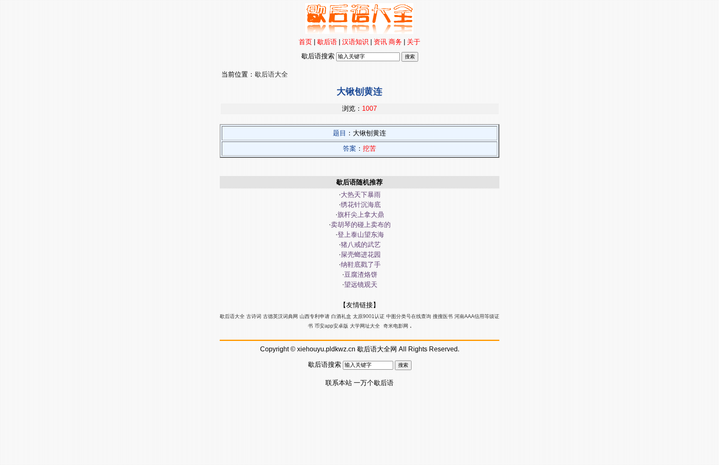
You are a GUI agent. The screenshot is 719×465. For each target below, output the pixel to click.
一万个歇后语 (374, 382)
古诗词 (253, 316)
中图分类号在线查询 (408, 316)
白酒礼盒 (341, 316)
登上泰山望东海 (360, 234)
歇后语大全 (271, 74)
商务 (395, 41)
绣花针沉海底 (361, 204)
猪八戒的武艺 (361, 244)
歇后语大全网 (377, 349)
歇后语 (327, 41)
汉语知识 (355, 41)
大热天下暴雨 (361, 194)
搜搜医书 (443, 316)
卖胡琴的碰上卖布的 (361, 224)
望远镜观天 (360, 284)
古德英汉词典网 (280, 316)
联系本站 (338, 382)
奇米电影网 (395, 326)
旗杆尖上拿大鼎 (360, 214)
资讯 (380, 41)
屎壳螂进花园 (361, 254)
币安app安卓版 (331, 326)
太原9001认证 (368, 316)
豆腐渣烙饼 (360, 274)
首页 (305, 41)
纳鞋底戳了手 (361, 264)
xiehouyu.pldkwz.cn (326, 349)
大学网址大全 (365, 326)
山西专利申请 (315, 316)
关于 (413, 41)
